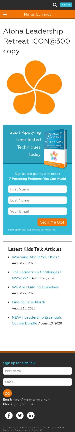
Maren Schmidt (37, 14)
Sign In (66, 4)
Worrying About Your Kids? (35, 257)
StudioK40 (37, 430)
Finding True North (28, 302)
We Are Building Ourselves (35, 287)
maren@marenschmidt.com (31, 399)
